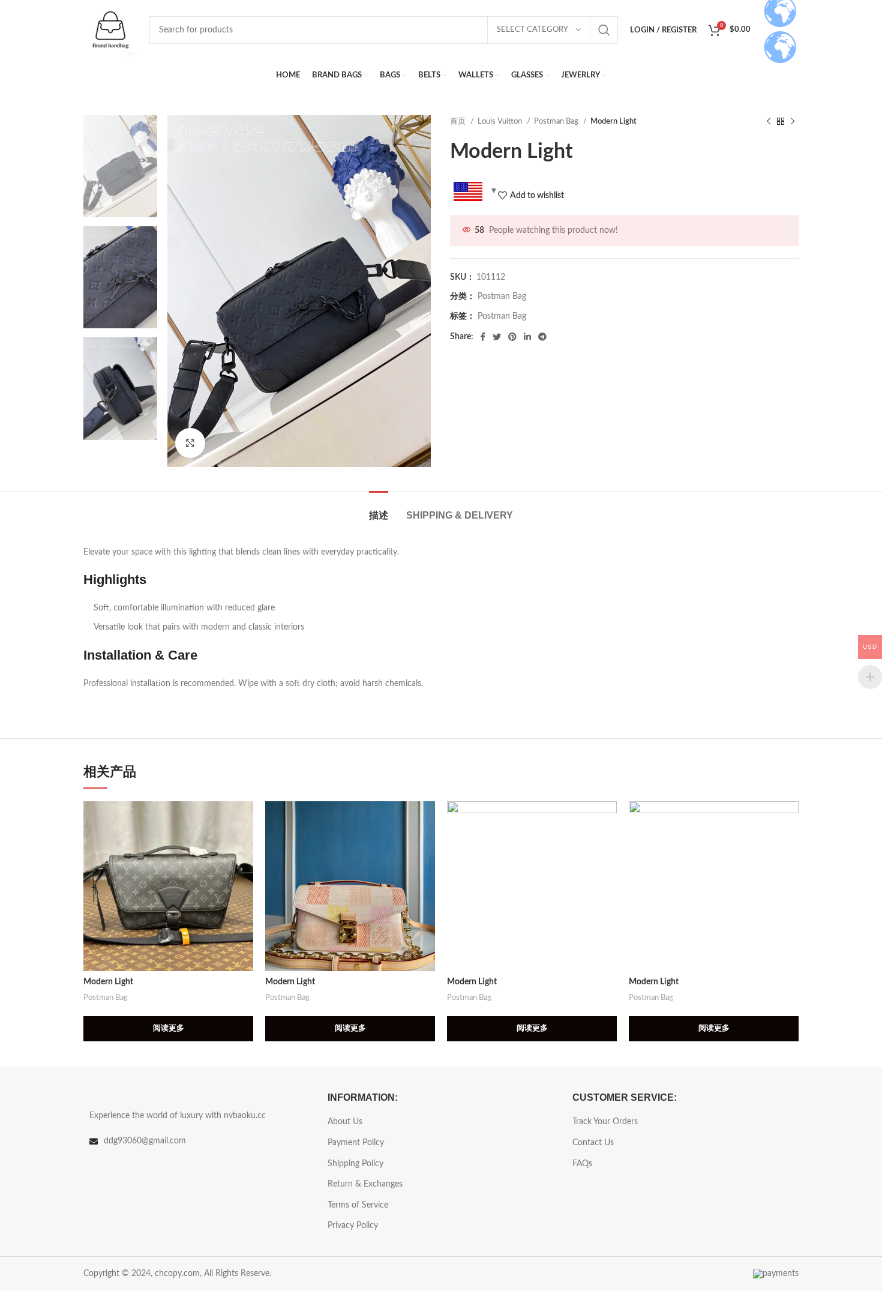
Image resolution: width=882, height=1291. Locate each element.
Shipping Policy (355, 1164)
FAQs (582, 1164)
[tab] (378, 509)
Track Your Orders (605, 1122)
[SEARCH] (604, 30)
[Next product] (793, 122)
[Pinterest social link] (512, 337)
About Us (345, 1122)
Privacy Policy (353, 1225)
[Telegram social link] (542, 337)
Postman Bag (557, 121)
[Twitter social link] (497, 337)
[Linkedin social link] (527, 337)
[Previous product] (769, 122)
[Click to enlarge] (190, 443)
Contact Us (593, 1143)
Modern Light (108, 982)
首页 (458, 121)
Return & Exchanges (365, 1184)
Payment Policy (356, 1143)
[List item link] (196, 1141)
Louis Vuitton (501, 121)
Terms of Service (358, 1205)
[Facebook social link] (482, 337)
